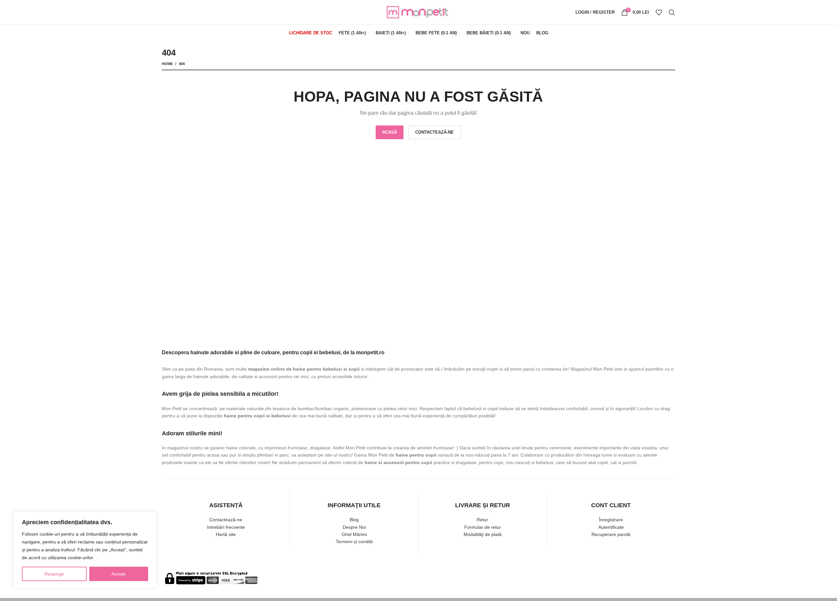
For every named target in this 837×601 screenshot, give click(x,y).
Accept (118, 573)
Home (167, 64)
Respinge (54, 573)
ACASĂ (389, 132)
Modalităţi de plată (483, 534)
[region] (85, 549)
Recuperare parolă (610, 534)
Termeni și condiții (354, 541)
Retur (482, 519)
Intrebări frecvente (226, 527)
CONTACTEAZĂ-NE (434, 132)
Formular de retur (482, 527)
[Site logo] (418, 11)
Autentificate (611, 527)
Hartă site (226, 534)
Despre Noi (354, 527)
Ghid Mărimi (354, 534)
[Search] (671, 12)
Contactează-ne (225, 519)
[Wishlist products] (658, 12)
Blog (354, 519)
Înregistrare (611, 519)
